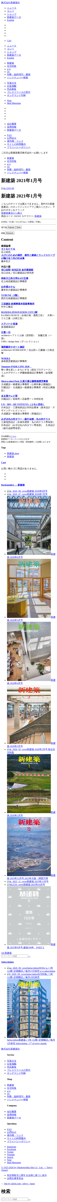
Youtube (11, 1154)
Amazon (9, 233)
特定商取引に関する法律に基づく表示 (27, 1175)
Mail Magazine (14, 103)
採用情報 (11, 127)
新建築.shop (13, 453)
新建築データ (14, 17)
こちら (13, 436)
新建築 (10, 63)
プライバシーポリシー (18, 147)
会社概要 (11, 124)
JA (8, 71)
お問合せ (11, 138)
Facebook (11, 1149)
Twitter (10, 1152)
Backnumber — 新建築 (13, 485)
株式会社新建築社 (10, 2)
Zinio (19, 227)
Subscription (7, 962)
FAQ (9, 135)
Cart (3, 462)
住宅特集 (11, 66)
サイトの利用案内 (16, 144)
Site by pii (19, 1183)
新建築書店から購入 (11, 213)
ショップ (11, 14)
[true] (29, 956)
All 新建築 (6, 953)
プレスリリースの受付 (18, 92)
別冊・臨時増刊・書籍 (18, 74)
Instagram (11, 1146)
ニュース (11, 8)
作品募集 (11, 89)
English (10, 20)
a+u (9, 69)
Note (9, 100)
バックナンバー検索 (17, 77)
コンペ (10, 11)
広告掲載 (11, 86)
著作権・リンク (15, 141)
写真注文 (11, 83)
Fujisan (11, 227)
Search (10, 1157)
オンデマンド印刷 (16, 95)
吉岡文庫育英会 (15, 1178)
